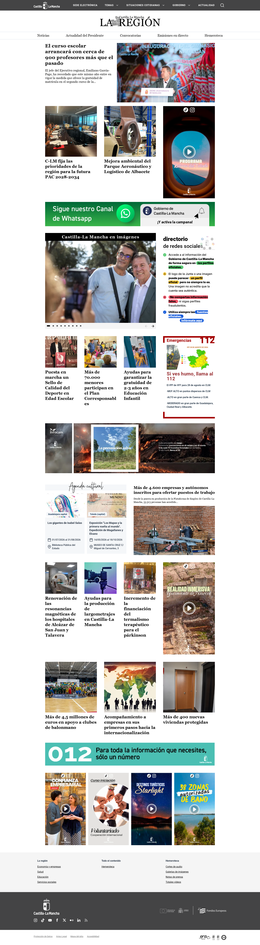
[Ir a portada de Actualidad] (130, 22)
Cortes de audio (174, 866)
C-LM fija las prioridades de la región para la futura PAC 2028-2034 (67, 169)
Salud (40, 871)
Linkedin (78, 920)
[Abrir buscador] (222, 5)
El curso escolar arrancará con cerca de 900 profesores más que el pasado (79, 54)
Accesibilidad (93, 936)
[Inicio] (74, 907)
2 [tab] (53, 325)
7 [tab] (72, 325)
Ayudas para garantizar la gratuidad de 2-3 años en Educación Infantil (138, 385)
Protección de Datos (43, 936)
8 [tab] (76, 325)
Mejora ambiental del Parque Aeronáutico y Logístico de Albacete (127, 166)
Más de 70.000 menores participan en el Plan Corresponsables (100, 388)
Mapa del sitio (76, 936)
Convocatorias (130, 35)
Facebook (57, 920)
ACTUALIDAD (206, 5)
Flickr (71, 920)
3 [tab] (57, 325)
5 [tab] (65, 325)
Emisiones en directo (173, 35)
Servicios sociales (46, 882)
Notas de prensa (174, 876)
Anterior (146, 326)
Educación (42, 876)
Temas (109, 5)
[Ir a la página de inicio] (47, 5)
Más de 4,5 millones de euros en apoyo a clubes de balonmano (70, 722)
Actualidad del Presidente (85, 35)
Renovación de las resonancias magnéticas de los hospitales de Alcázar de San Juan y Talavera (61, 617)
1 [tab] (48, 325)
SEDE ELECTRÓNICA (85, 5)
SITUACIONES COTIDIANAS (143, 5)
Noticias (43, 35)
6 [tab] (69, 325)
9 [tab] (80, 325)
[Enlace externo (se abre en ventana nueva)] (189, 152)
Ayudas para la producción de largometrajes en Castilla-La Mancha (99, 611)
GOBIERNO (179, 5)
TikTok (42, 920)
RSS (86, 920)
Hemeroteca (214, 35)
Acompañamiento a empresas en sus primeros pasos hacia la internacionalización (129, 724)
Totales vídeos (173, 882)
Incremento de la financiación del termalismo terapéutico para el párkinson (140, 617)
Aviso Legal (61, 936)
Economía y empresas (49, 866)
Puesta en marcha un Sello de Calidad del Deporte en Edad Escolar (59, 385)
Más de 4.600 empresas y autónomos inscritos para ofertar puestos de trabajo (174, 490)
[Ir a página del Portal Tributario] (130, 448)
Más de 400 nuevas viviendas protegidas (185, 719)
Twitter (64, 920)
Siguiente (153, 326)
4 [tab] (61, 325)
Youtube (50, 920)
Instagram (35, 920)
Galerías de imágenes (177, 871)
